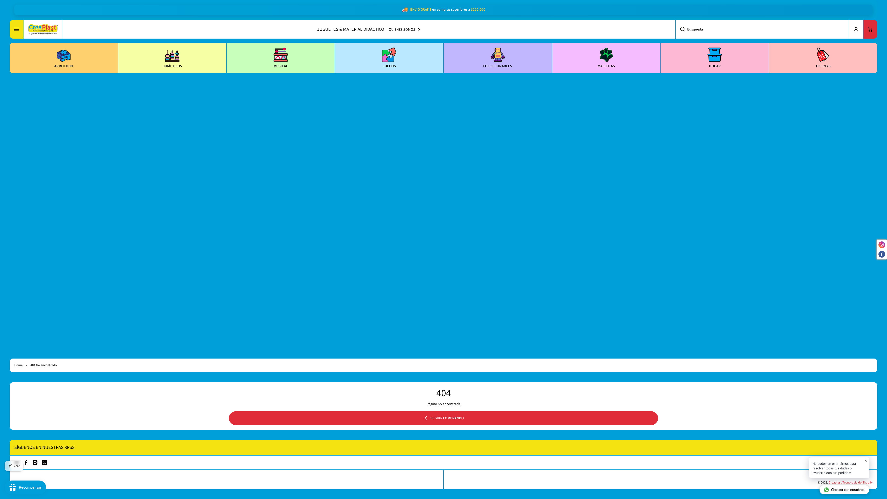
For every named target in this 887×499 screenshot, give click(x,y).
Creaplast (835, 482)
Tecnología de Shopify (857, 482)
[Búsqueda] (680, 29)
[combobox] (762, 29)
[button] (870, 29)
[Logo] (43, 29)
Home (18, 365)
